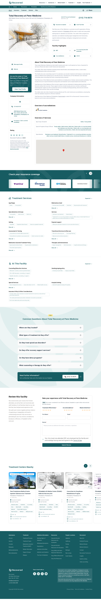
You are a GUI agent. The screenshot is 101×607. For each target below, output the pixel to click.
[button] (66, 18)
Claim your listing (84, 562)
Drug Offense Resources (57, 555)
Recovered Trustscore (85, 553)
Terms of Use (77, 440)
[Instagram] (38, 573)
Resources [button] (42, 2)
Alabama (68, 538)
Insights (81, 556)
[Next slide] (90, 173)
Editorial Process (84, 541)
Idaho (67, 547)
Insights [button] (79, 2)
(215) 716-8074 (71, 376)
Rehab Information (27, 549)
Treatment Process (27, 538)
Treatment (23, 10)
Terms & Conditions (79, 589)
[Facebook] (34, 573)
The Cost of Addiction (42, 555)
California (68, 541)
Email (68, 414)
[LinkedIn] (46, 573)
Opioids (10, 541)
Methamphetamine (13, 550)
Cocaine (11, 544)
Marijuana (11, 547)
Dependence (40, 546)
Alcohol (10, 538)
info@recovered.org (14, 580)
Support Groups (27, 552)
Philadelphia (34, 6)
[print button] (83, 10)
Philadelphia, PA (67, 31)
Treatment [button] (71, 2)
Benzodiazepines (13, 553)
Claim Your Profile (20, 89)
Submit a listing (83, 559)
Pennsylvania (24, 6)
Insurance (16, 10)
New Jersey (68, 553)
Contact (82, 550)
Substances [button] (51, 2)
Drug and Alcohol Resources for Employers (55, 540)
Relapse (25, 555)
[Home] (9, 7)
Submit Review (66, 445)
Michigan (68, 550)
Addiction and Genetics (43, 552)
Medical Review (83, 544)
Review (44, 422)
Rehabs (15, 6)
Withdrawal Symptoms (42, 543)
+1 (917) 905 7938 (13, 582)
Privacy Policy (70, 589)
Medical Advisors (84, 547)
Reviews (31, 10)
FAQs (36, 10)
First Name (45, 414)
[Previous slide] (86, 173)
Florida (67, 544)
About (10, 10)
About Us (82, 538)
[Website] (20, 102)
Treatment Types (27, 541)
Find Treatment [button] (86, 2)
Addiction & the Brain (42, 549)
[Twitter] (42, 573)
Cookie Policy (88, 589)
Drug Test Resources (56, 558)
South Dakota (69, 556)
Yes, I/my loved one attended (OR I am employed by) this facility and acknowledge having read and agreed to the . (66, 439)
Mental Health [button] (61, 2)
